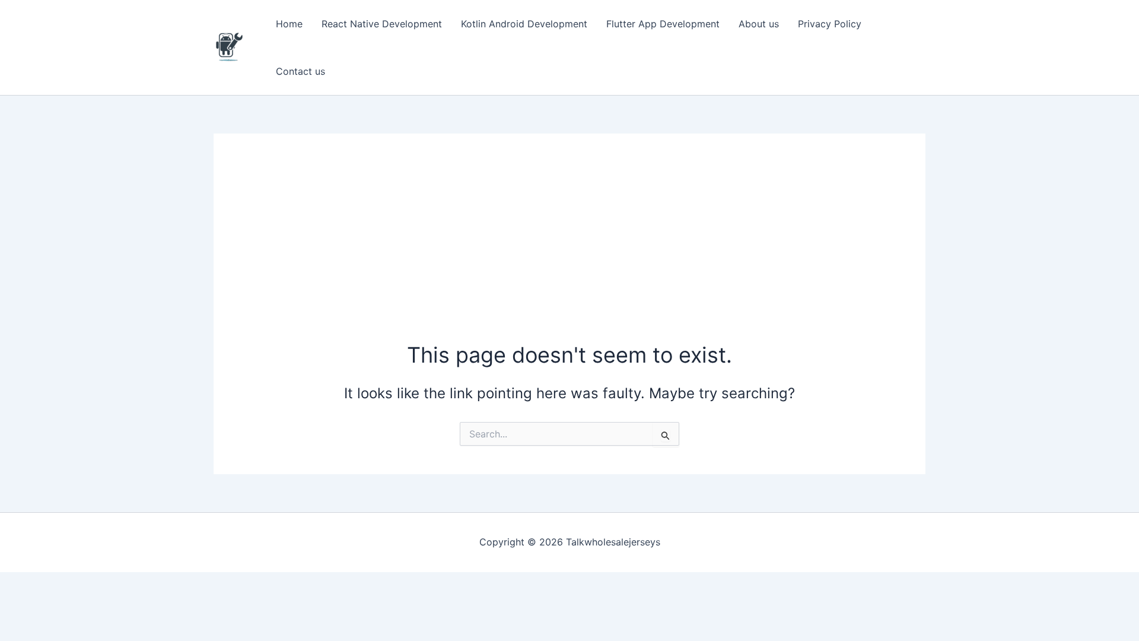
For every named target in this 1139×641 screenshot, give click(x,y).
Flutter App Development (663, 24)
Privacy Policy (829, 24)
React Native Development (382, 24)
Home (289, 24)
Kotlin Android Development (524, 24)
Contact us (300, 71)
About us (759, 24)
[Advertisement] (569, 251)
